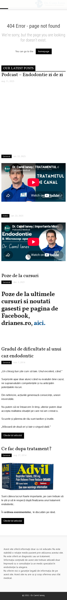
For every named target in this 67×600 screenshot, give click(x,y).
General (6, 156)
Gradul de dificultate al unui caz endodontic (31, 352)
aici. (40, 323)
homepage (43, 51)
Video (5, 215)
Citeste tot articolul (12, 435)
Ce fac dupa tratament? (26, 449)
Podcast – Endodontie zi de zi (32, 74)
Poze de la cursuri (20, 275)
